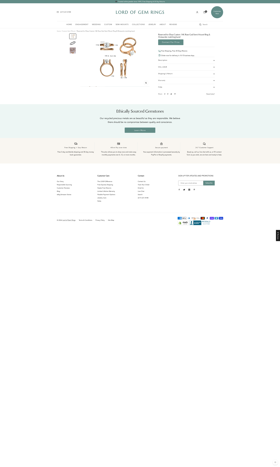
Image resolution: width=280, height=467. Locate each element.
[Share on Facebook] (164, 94)
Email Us (141, 188)
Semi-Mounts (122, 24)
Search (140, 194)
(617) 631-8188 (143, 198)
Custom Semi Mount (68, 31)
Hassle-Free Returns (104, 188)
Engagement (81, 24)
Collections (138, 24)
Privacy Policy (100, 220)
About (163, 24)
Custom (108, 24)
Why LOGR (162, 67)
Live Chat (141, 191)
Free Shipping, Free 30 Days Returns (174, 51)
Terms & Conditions (85, 220)
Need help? (210, 94)
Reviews (173, 24)
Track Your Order (144, 185)
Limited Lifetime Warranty (106, 191)
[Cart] (204, 12)
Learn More (140, 130)
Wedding (96, 24)
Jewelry (152, 24)
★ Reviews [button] (278, 235)
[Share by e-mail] (175, 94)
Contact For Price (171, 42)
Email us (190, 152)
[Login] (197, 12)
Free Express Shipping (105, 185)
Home (69, 24)
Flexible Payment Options (106, 194)
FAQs (160, 87)
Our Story (60, 181)
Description (162, 60)
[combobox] (208, 24)
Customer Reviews (63, 188)
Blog (58, 191)
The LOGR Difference (104, 181)
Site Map (111, 220)
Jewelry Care (101, 198)
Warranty (161, 80)
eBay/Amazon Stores (64, 194)
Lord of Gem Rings (68, 220)
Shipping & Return (165, 74)
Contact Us (141, 181)
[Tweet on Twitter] (171, 94)
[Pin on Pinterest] (167, 94)
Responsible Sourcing (64, 185)
